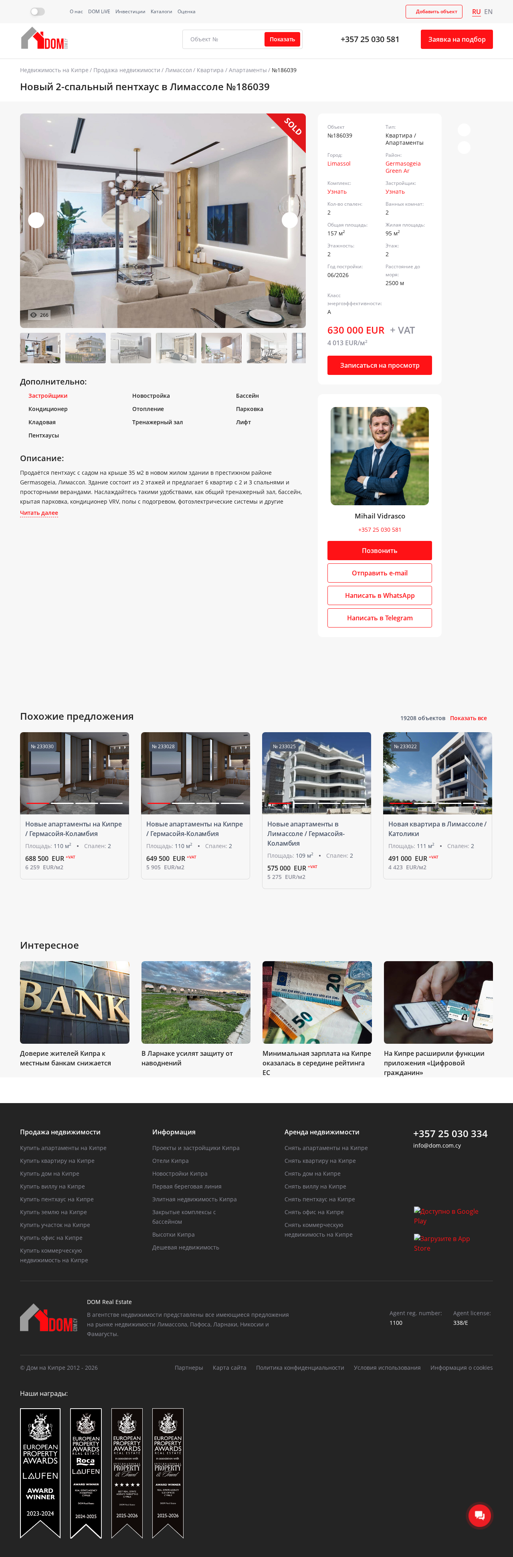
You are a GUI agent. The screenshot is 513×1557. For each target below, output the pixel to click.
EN (488, 11)
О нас (76, 11)
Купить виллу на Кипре (52, 1186)
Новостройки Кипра (180, 1173)
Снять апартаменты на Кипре (326, 1148)
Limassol (339, 163)
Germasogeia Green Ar (403, 167)
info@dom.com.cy (437, 1145)
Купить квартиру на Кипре (57, 1160)
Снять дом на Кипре (313, 1173)
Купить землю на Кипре (53, 1212)
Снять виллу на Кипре (315, 1186)
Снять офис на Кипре (314, 1212)
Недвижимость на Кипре (54, 70)
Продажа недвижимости (126, 70)
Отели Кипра (170, 1160)
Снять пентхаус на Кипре (320, 1199)
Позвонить (380, 550)
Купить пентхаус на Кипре (57, 1199)
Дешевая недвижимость (185, 1247)
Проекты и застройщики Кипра (196, 1148)
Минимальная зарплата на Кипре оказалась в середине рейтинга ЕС (317, 1063)
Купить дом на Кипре (49, 1173)
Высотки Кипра (173, 1234)
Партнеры (189, 1367)
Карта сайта (229, 1367)
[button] (290, 220)
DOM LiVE (99, 11)
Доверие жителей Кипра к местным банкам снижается (65, 1058)
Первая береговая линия (187, 1186)
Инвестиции (130, 11)
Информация (174, 1132)
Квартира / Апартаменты (232, 70)
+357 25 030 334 (450, 1133)
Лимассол (178, 70)
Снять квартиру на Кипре (320, 1160)
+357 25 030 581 (370, 39)
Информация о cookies (461, 1367)
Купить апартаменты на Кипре (63, 1148)
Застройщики (47, 395)
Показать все (468, 718)
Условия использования (387, 1367)
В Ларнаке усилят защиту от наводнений (187, 1058)
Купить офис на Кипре (51, 1237)
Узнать (337, 191)
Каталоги (161, 11)
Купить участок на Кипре (55, 1225)
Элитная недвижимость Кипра (194, 1199)
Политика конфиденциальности (300, 1367)
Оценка (187, 11)
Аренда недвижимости (322, 1132)
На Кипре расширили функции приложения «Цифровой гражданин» (434, 1063)
